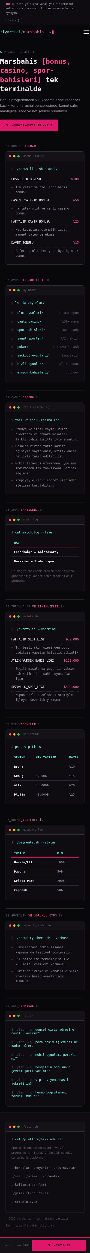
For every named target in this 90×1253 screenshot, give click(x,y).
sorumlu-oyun (26, 1201)
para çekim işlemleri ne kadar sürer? (44, 1044)
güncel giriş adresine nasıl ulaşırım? (42, 1031)
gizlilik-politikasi (32, 1193)
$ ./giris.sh (59, 1245)
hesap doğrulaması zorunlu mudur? (39, 1094)
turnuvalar (66, 1168)
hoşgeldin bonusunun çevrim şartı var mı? (40, 1069)
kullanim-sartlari (30, 1184)
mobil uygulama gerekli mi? (43, 1056)
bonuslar (22, 1168)
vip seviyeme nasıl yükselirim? (40, 1081)
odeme (32, 1176)
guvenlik (52, 1176)
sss (18, 1176)
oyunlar (43, 1168)
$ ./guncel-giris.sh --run (29, 125)
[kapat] (13, 20)
